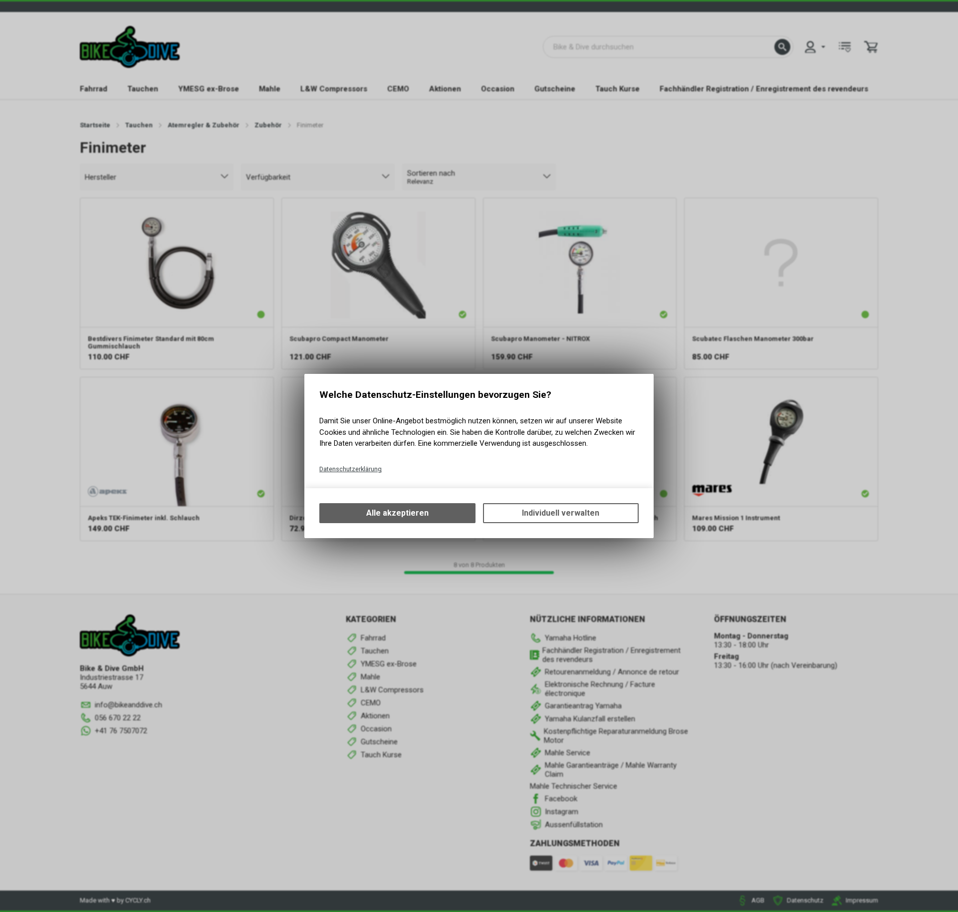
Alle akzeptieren (397, 513)
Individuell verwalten (560, 513)
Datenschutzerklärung (350, 469)
